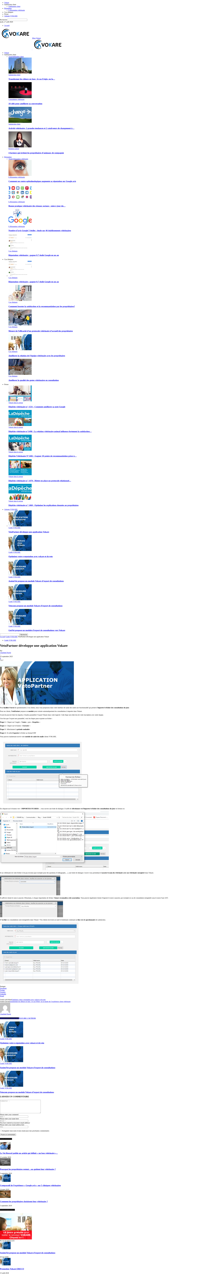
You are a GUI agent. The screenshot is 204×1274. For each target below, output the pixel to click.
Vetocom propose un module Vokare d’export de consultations (35, 606)
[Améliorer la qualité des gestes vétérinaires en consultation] (20, 374)
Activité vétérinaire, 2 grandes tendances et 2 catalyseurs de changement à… (41, 128)
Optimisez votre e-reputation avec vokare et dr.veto (30, 556)
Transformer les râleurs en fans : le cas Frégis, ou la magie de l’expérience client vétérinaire (40, 1001)
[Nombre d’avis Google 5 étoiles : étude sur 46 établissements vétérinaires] (20, 224)
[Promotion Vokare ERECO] (5, 1265)
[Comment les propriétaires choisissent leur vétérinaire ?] (5, 1197)
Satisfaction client (14, 75)
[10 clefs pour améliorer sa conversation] (20, 97)
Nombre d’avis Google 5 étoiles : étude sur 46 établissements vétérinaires (39, 230)
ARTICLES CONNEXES (9, 1018)
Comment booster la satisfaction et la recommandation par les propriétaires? (41, 306)
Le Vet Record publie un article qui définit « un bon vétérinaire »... (29, 1153)
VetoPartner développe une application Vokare (28, 532)
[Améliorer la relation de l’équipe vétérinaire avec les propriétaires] (20, 350)
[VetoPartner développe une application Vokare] (20, 526)
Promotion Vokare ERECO (12, 1269)
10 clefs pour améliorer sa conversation (25, 103)
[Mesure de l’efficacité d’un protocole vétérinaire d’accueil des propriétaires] (20, 325)
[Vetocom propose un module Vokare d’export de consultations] (20, 600)
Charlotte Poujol (5, 653)
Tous (10, 56)
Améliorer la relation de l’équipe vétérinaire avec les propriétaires (36, 356)
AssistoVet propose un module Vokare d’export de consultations (36, 581)
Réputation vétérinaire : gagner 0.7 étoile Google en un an (33, 255)
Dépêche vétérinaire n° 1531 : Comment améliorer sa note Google (36, 407)
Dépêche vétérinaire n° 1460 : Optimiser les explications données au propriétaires (43, 505)
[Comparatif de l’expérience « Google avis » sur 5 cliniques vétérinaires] (5, 1181)
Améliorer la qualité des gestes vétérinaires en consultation (33, 380)
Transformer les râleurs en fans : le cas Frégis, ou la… (31, 79)
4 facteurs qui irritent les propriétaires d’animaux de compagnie (36, 153)
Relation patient (13, 149)
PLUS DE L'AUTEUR (27, 1018)
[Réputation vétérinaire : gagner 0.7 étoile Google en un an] (20, 249)
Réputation (8, 8)
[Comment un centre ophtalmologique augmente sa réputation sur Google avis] (20, 175)
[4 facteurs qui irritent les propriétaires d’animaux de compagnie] (20, 147)
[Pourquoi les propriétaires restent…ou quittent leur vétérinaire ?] (5, 1165)
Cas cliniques (12, 251)
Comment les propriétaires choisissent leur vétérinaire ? (24, 1201)
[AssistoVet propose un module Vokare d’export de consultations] (20, 575)
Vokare (6, 3)
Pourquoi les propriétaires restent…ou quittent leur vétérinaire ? (28, 1169)
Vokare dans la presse (15, 403)
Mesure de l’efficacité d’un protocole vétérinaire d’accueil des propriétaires (40, 331)
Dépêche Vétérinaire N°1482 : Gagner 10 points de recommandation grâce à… (42, 456)
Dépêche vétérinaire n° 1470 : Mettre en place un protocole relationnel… (39, 481)
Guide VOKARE (14, 528)
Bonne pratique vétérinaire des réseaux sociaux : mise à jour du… (37, 206)
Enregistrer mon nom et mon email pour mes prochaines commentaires (25, 1131)
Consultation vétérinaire (16, 99)
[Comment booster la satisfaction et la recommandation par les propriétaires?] (20, 300)
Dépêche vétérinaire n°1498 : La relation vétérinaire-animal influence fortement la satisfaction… (50, 431)
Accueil (6, 25)
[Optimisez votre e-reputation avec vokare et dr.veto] (20, 550)
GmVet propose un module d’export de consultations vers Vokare (36, 630)
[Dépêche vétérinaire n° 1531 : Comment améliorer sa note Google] (20, 401)
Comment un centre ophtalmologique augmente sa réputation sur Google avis (42, 181)
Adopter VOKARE (11, 16)
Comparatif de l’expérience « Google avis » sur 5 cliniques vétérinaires (30, 1185)
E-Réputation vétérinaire (16, 10)
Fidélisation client (14, 6)
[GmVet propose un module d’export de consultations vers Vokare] (20, 624)
